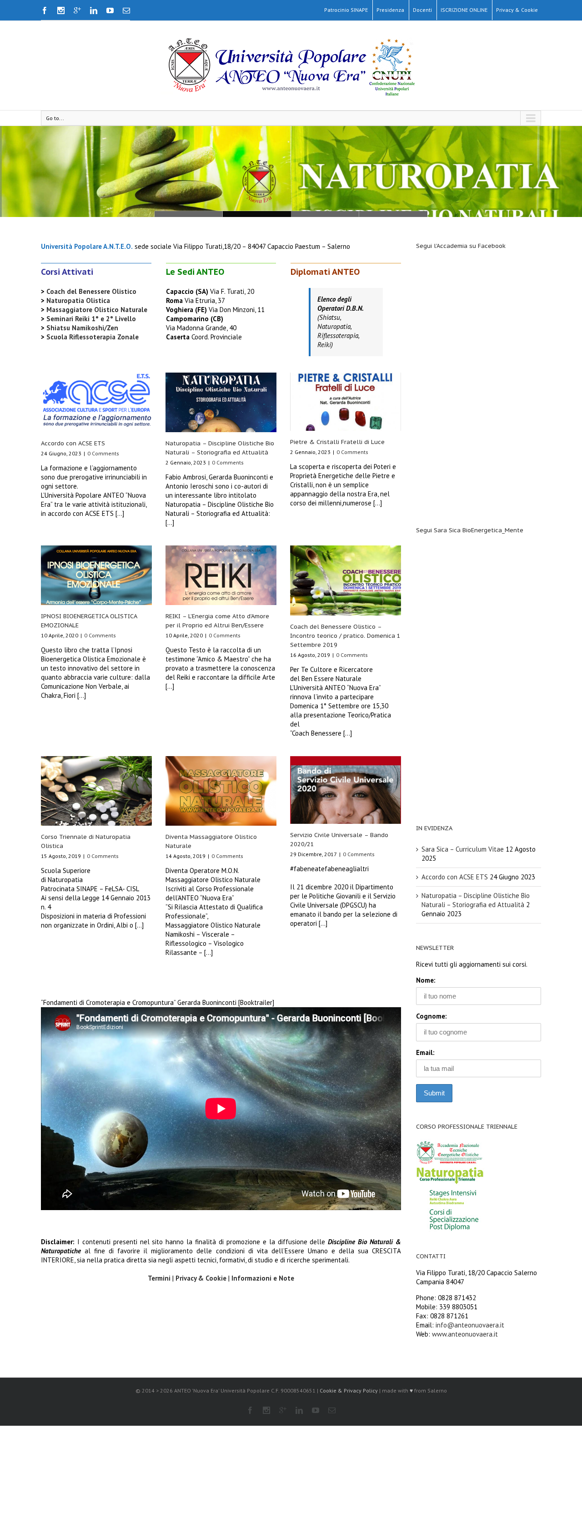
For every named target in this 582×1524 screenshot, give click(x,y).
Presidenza (390, 9)
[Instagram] (61, 10)
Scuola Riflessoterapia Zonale (92, 337)
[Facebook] (44, 10)
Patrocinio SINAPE (346, 9)
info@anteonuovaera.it (470, 1325)
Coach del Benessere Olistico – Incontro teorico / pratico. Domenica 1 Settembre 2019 (345, 636)
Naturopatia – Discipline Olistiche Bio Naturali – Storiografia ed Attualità (475, 900)
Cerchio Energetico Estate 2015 (257, 214)
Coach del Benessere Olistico (91, 291)
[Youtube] (110, 10)
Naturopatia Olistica (78, 300)
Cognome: (431, 1016)
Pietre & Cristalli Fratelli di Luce (337, 442)
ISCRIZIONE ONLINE (464, 9)
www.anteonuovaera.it (465, 1334)
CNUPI (189, 214)
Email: (425, 1052)
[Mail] (126, 10)
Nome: (426, 980)
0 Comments (103, 453)
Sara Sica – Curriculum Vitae (462, 849)
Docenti (422, 9)
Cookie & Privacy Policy (349, 1390)
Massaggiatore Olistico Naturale (96, 309)
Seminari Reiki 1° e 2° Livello (91, 318)
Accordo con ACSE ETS (73, 443)
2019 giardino (393, 214)
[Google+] (77, 10)
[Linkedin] (93, 10)
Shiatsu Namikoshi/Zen (82, 327)
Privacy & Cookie (517, 9)
